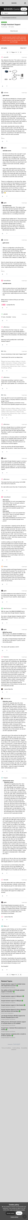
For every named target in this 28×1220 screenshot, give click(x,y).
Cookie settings (16, 1048)
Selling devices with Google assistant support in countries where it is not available (13, 1022)
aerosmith (6, 57)
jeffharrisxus (6, 327)
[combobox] (14, 13)
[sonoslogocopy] (14, 3)
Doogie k (6, 778)
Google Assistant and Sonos (9, 17)
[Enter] (2, 13)
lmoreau (6, 566)
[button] (2, 9)
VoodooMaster (7, 280)
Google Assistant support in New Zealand (12, 1005)
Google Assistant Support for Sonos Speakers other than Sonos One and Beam (13, 1010)
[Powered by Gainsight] (14, 1045)
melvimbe (6, 92)
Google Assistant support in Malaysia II (11, 996)
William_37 (6, 926)
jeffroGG (6, 314)
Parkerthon (6, 657)
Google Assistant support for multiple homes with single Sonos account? (13, 984)
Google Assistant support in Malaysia (11, 1000)
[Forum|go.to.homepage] (11, 9)
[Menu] (2, 3)
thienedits (6, 879)
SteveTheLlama (7, 608)
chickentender (7, 698)
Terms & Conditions (6, 1048)
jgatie (5, 148)
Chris (5, 351)
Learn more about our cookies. (17, 1210)
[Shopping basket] (25, 3)
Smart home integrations (7, 1013)
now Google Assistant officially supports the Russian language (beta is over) (13, 1016)
